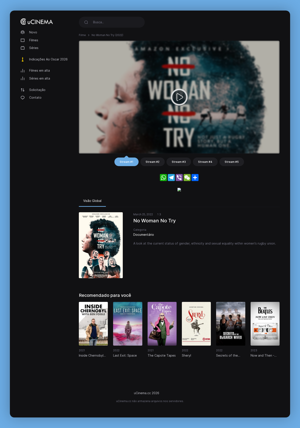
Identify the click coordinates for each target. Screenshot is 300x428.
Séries (33, 48)
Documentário (143, 234)
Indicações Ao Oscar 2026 (48, 59)
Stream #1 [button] (126, 161)
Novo (33, 32)
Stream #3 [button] (179, 161)
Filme (82, 35)
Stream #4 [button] (205, 161)
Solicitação (37, 90)
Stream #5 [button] (232, 161)
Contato (35, 97)
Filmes (33, 40)
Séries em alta (39, 78)
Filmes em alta (39, 70)
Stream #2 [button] (152, 161)
